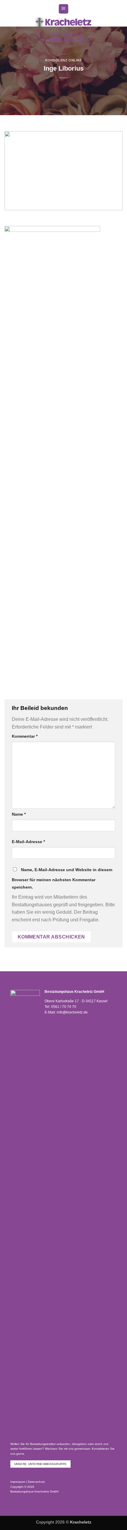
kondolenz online (63, 60)
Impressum (17, 1481)
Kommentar (25, 736)
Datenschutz (36, 1481)
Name (19, 814)
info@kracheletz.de (72, 1012)
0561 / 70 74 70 (63, 1007)
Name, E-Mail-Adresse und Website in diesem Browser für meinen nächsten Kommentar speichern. (62, 878)
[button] (63, 9)
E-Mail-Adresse (28, 841)
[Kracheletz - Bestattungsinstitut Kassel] (63, 22)
